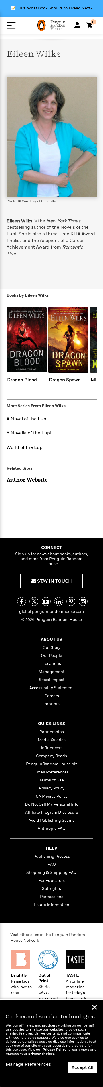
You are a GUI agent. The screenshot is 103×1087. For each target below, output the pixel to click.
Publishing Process (51, 856)
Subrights (51, 888)
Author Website (27, 480)
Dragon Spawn (65, 380)
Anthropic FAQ (52, 828)
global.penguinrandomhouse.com (51, 611)
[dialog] (51, 1043)
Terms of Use (51, 780)
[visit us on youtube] (46, 601)
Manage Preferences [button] (28, 1064)
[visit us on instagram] (83, 601)
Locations (51, 663)
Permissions (51, 896)
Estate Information (51, 904)
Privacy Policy (51, 788)
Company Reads (51, 756)
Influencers (51, 748)
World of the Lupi (25, 447)
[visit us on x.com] (33, 601)
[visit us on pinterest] (70, 601)
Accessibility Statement (51, 688)
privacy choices (41, 1053)
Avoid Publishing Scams (51, 820)
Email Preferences (51, 772)
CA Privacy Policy (52, 796)
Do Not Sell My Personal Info (51, 804)
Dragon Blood (22, 380)
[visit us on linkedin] (58, 601)
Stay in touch (54, 581)
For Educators (51, 880)
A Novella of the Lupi (29, 433)
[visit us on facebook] (21, 601)
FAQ (51, 864)
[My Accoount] (77, 25)
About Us (51, 639)
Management (51, 671)
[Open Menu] (11, 25)
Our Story (51, 647)
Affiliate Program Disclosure (51, 812)
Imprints (51, 704)
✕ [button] (94, 1008)
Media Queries (52, 740)
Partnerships (51, 732)
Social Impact (51, 679)
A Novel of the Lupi (27, 419)
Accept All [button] (83, 1067)
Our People (51, 655)
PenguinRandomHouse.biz (51, 764)
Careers (51, 696)
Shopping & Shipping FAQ (51, 872)
